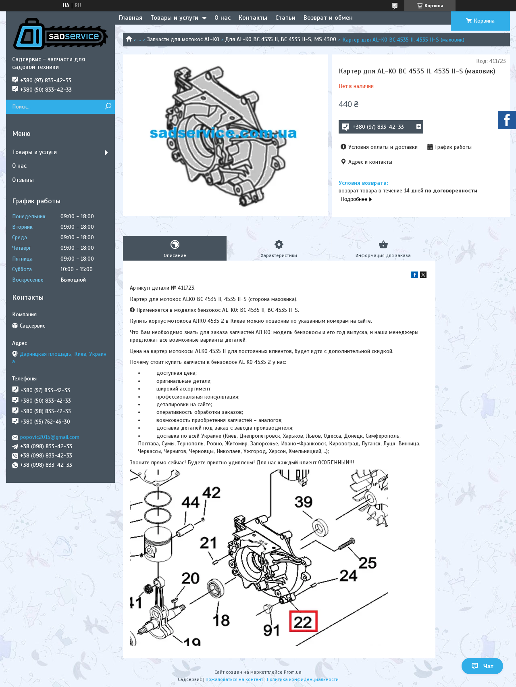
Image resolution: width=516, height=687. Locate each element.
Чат (488, 666)
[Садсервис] (60, 33)
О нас (222, 18)
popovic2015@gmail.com (49, 437)
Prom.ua (293, 672)
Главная (130, 18)
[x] (423, 276)
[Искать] (108, 107)
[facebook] (414, 276)
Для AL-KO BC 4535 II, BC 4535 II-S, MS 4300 (280, 39)
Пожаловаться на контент (234, 679)
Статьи (285, 18)
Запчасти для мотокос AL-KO (183, 39)
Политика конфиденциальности (303, 679)
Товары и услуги (174, 18)
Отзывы (23, 180)
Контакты (253, 18)
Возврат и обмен (328, 18)
